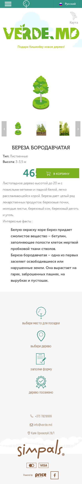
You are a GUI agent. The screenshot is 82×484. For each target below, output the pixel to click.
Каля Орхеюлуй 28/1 (42, 433)
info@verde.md (43, 424)
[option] (41, 92)
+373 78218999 (43, 416)
